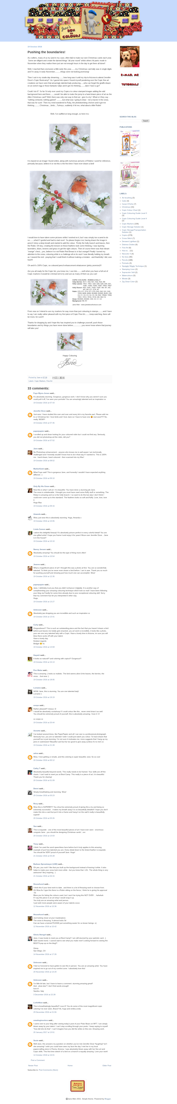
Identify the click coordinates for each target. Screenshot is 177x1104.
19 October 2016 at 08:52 (44, 461)
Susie (35, 1040)
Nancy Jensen (39, 549)
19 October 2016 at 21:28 (44, 745)
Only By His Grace (41, 486)
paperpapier (38, 431)
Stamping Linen (128, 269)
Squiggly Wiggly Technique (133, 266)
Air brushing (127, 198)
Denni (36, 788)
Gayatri (36, 655)
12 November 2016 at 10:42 (44, 926)
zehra (35, 753)
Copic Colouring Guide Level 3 (134, 213)
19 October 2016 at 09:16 (44, 506)
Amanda (37, 514)
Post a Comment (38, 1060)
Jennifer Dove (39, 411)
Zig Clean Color (128, 282)
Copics (125, 235)
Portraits (125, 263)
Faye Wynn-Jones (41, 393)
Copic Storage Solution (131, 227)
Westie (125, 279)
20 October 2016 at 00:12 (44, 760)
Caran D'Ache (127, 204)
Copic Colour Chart (130, 210)
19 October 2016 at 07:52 (44, 440)
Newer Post (33, 1065)
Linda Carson (39, 529)
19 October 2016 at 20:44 (44, 722)
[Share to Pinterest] (63, 377)
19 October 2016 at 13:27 (44, 602)
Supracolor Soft (128, 272)
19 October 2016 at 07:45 (44, 423)
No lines (125, 257)
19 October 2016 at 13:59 (44, 647)
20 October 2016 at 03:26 (44, 818)
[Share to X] (58, 377)
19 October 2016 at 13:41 (44, 617)
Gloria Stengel (39, 935)
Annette (36, 731)
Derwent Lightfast (129, 241)
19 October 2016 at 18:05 (44, 680)
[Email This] (53, 377)
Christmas (126, 207)
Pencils (125, 260)
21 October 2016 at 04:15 (44, 876)
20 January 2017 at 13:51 (44, 1032)
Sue (35, 826)
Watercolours (127, 275)
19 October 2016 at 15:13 (44, 662)
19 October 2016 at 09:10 (44, 478)
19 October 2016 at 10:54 (44, 556)
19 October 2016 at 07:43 (44, 403)
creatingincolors (40, 1020)
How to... (125, 251)
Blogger (108, 1099)
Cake (124, 201)
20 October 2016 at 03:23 (44, 795)
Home (70, 1065)
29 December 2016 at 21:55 (44, 1012)
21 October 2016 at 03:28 (44, 856)
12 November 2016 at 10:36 (44, 906)
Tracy (35, 844)
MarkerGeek (38, 469)
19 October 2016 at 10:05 (44, 521)
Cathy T (36, 768)
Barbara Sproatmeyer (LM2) (45, 864)
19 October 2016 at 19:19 (44, 697)
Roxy (35, 804)
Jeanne (36, 564)
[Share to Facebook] (61, 377)
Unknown (37, 610)
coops (36, 705)
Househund (38, 884)
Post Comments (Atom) (48, 1070)
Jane (35, 449)
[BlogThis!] (56, 377)
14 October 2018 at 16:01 (44, 1055)
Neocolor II (126, 254)
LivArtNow (38, 1003)
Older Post (106, 1065)
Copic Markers (40, 381)
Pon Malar (37, 670)
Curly (35, 625)
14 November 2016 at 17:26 (44, 954)
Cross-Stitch (127, 238)
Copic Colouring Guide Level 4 (134, 218)
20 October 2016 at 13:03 (44, 836)
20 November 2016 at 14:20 (44, 972)
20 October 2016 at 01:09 (44, 780)
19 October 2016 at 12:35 (44, 576)
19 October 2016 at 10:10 (44, 541)
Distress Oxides (128, 244)
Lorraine (37, 688)
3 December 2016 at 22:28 (44, 995)
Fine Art (49, 381)
